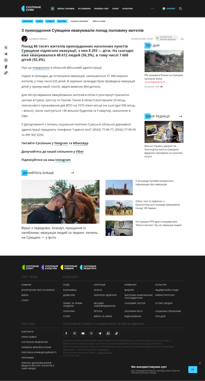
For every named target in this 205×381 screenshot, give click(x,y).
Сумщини (30, 50)
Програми (27, 357)
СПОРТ (25, 300)
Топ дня (160, 316)
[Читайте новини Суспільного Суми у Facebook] (66, 333)
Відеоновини (133, 316)
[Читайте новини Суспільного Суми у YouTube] (83, 333)
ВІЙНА (25, 295)
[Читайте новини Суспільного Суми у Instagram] (75, 333)
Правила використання (36, 347)
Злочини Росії (134, 311)
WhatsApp (80, 143)
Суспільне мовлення (34, 342)
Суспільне (104, 349)
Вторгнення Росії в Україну (38, 290)
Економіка (70, 290)
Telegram (61, 143)
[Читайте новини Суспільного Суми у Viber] (91, 333)
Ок (192, 369)
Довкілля (69, 295)
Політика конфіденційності (39, 352)
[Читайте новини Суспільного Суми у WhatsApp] (108, 333)
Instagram (63, 160)
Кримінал (131, 284)
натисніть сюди (105, 352)
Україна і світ (101, 8)
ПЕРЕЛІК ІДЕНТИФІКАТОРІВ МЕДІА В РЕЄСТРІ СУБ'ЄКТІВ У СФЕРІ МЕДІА (37, 365)
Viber (80, 151)
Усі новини (84, 8)
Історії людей (164, 303)
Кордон (50, 21)
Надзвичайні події (167, 290)
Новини (26, 284)
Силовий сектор (135, 303)
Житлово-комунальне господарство (139, 296)
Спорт (115, 8)
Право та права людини (72, 304)
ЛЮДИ (39, 21)
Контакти (27, 331)
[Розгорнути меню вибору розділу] (52, 8)
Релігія (98, 311)
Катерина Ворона (38, 38)
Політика (69, 311)
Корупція (99, 284)
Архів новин (29, 336)
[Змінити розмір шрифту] (182, 38)
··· (152, 8)
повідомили (41, 68)
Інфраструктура (165, 295)
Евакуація (27, 21)
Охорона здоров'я (105, 295)
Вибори (129, 290)
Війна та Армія (99, 21)
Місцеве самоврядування (105, 304)
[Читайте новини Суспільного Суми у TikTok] (117, 333)
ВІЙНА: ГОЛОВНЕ (65, 8)
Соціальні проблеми (79, 21)
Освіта (98, 290)
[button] (6, 47)
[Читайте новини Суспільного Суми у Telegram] (100, 333)
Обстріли (62, 21)
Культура (127, 8)
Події (66, 284)
